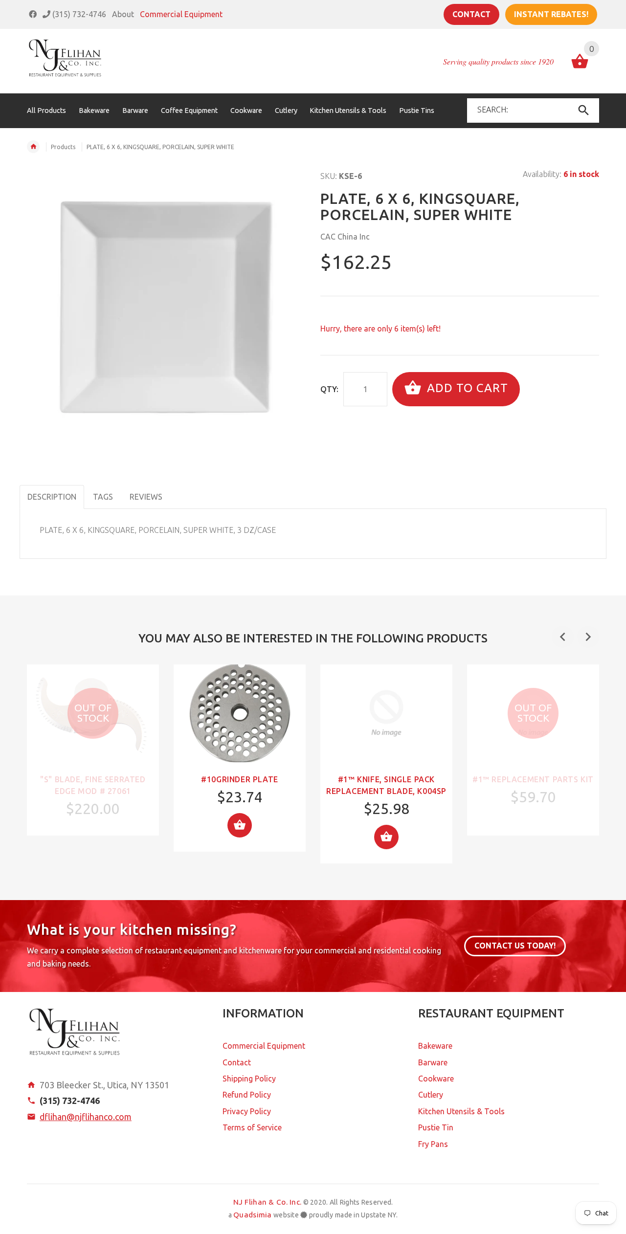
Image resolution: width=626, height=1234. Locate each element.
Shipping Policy (249, 1078)
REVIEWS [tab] (146, 496)
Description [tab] (51, 496)
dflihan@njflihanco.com (86, 1117)
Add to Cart (466, 388)
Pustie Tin (435, 1127)
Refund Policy (247, 1094)
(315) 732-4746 (78, 14)
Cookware (436, 1078)
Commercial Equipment (181, 14)
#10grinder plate (239, 779)
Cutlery (430, 1094)
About (123, 14)
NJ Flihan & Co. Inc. (267, 1202)
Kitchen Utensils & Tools (461, 1111)
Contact (471, 14)
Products (63, 147)
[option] (93, 750)
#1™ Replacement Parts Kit (533, 779)
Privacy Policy (247, 1111)
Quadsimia (252, 1215)
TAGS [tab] (103, 496)
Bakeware (435, 1045)
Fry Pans (433, 1144)
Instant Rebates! (551, 14)
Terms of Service (252, 1127)
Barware (432, 1062)
